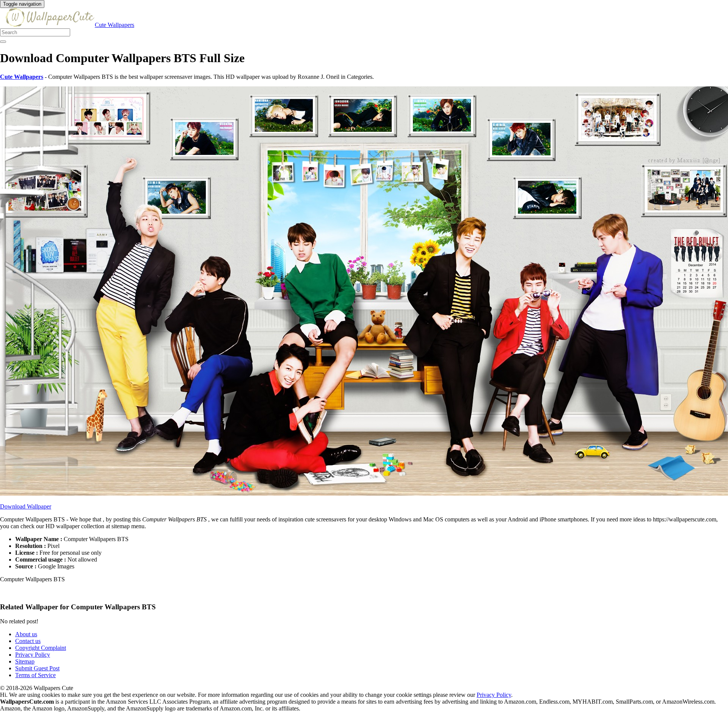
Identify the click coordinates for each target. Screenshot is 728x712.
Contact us (28, 641)
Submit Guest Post (37, 668)
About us (26, 634)
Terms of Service (35, 675)
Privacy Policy (32, 654)
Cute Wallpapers (114, 25)
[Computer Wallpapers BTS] (364, 493)
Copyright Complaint (40, 648)
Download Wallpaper (25, 506)
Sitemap (25, 661)
